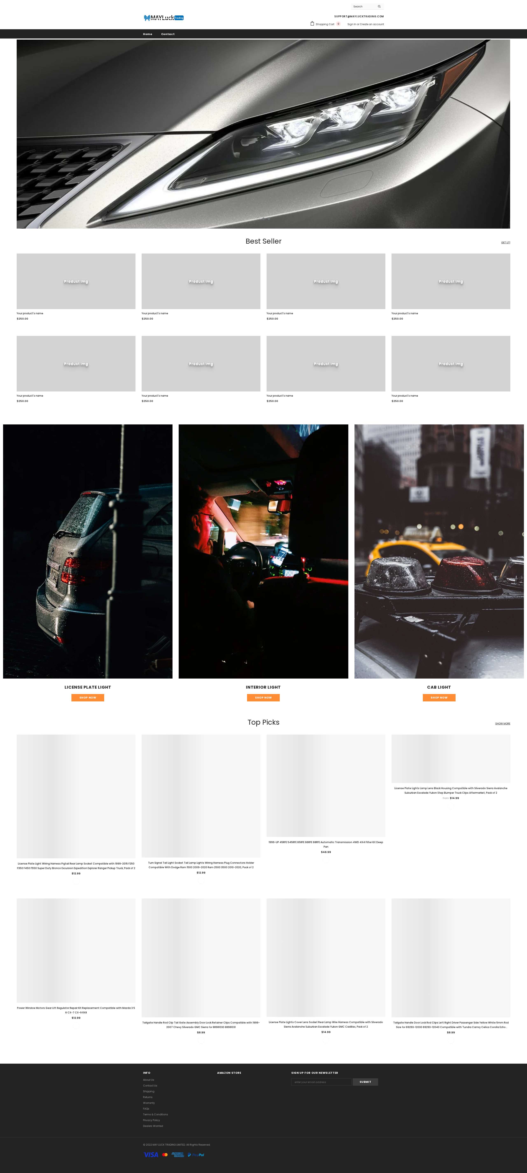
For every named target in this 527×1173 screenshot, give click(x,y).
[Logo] (163, 18)
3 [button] (269, 218)
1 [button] (258, 218)
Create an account (372, 24)
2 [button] (263, 218)
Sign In (352, 24)
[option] (263, 134)
